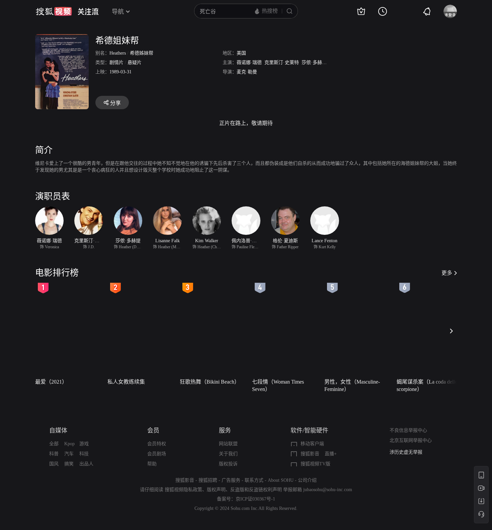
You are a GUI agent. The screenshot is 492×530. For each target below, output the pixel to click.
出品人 (86, 463)
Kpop (69, 443)
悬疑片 (135, 62)
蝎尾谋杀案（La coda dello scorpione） (427, 385)
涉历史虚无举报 (406, 452)
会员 (153, 430)
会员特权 (156, 443)
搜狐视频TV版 (315, 463)
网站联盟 (228, 443)
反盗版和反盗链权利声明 (256, 489)
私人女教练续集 (126, 382)
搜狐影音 (310, 453)
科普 (54, 453)
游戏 (84, 443)
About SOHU (281, 480)
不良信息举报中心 (408, 430)
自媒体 (58, 430)
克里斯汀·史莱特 (281, 62)
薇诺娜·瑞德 (249, 62)
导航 (118, 12)
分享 (115, 103)
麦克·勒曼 (247, 71)
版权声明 (216, 489)
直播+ (331, 453)
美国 (241, 53)
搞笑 (69, 463)
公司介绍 (307, 480)
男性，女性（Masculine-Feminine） (352, 385)
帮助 (152, 463)
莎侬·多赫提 (314, 62)
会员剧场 (156, 453)
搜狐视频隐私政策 (183, 489)
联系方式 (254, 480)
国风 (54, 463)
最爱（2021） (51, 382)
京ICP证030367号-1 (255, 499)
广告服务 (231, 480)
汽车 (69, 453)
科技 (84, 453)
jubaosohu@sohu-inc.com (327, 489)
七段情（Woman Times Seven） (278, 385)
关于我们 (228, 453)
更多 (446, 273)
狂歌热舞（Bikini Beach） (210, 382)
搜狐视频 (54, 11)
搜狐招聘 (207, 480)
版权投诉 (228, 463)
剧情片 (116, 62)
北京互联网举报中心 (411, 440)
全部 (54, 443)
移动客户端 (312, 443)
